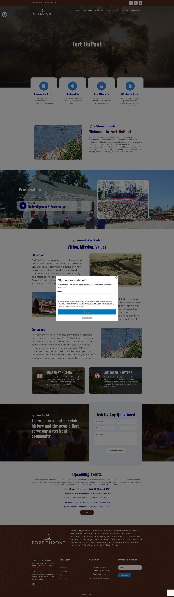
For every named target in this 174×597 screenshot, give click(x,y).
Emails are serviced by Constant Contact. (74, 306)
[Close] (116, 277)
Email (60, 291)
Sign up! (87, 312)
